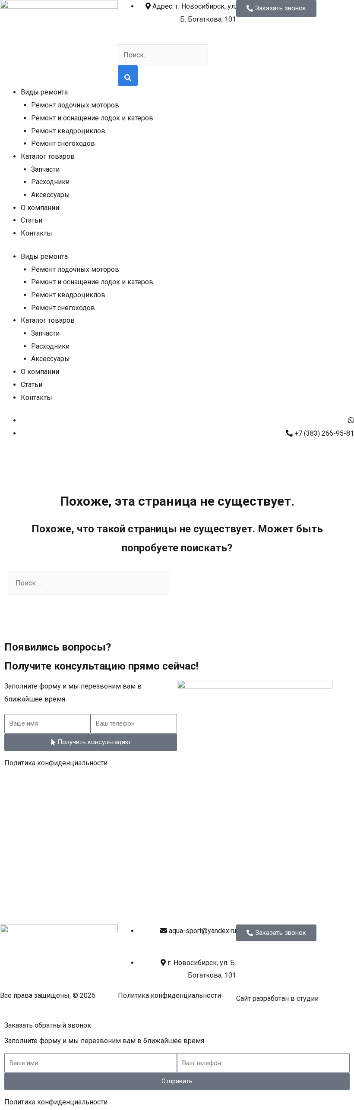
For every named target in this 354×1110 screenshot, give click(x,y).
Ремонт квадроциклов (68, 131)
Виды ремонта (44, 92)
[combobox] (163, 54)
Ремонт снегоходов (63, 143)
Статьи (31, 220)
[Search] (128, 75)
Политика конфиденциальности (55, 763)
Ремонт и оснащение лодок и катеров (92, 118)
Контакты (36, 233)
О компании (40, 208)
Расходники (50, 182)
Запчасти (45, 169)
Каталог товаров (48, 156)
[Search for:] (88, 583)
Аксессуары (50, 195)
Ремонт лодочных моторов (75, 105)
